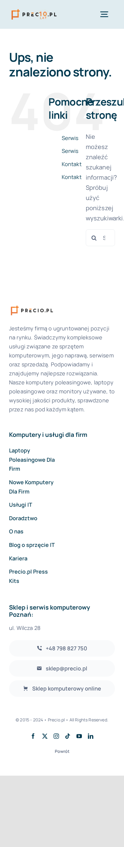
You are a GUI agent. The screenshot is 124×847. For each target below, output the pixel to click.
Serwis (70, 138)
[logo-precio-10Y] (34, 9)
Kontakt (72, 164)
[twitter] (45, 736)
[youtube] (79, 736)
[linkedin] (90, 736)
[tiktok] (67, 736)
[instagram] (56, 736)
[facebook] (33, 736)
